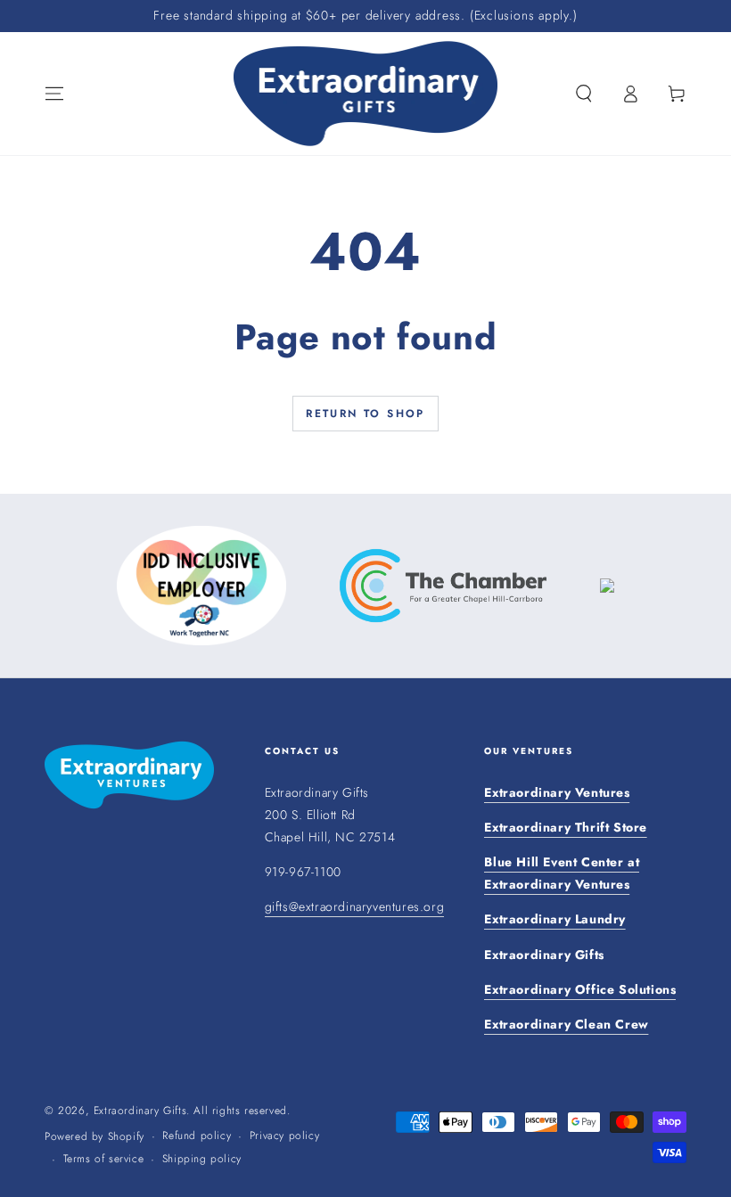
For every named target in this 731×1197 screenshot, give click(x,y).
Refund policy (196, 1136)
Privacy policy (284, 1136)
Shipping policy (202, 1159)
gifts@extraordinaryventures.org (355, 906)
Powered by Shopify (94, 1136)
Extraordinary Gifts (140, 1111)
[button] (584, 93)
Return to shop (365, 414)
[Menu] (54, 93)
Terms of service (103, 1159)
